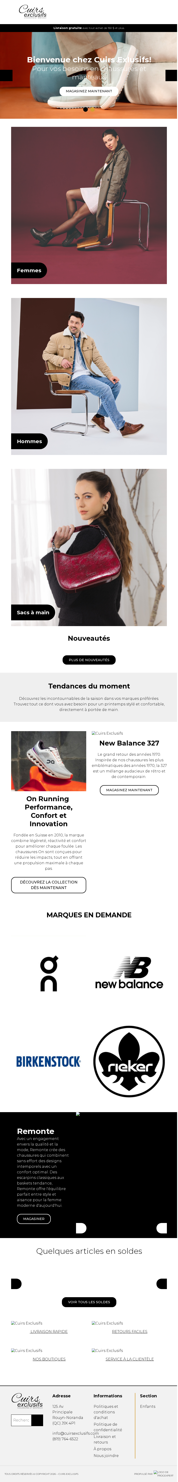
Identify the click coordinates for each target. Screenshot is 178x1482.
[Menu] (12, 12)
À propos (101, 1449)
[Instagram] (59, 1449)
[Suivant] (158, 1211)
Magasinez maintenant (87, 86)
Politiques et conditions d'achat (104, 1412)
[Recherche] (147, 12)
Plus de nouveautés (87, 648)
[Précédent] (80, 1211)
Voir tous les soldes (87, 1285)
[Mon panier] (162, 12)
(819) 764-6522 (64, 1439)
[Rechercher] (36, 1420)
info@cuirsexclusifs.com (74, 1433)
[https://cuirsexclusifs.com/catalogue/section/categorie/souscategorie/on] (48, 799)
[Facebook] (53, 1449)
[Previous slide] (12, 28)
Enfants (145, 1406)
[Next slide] (162, 28)
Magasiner (33, 1201)
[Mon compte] (154, 12)
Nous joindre (104, 1455)
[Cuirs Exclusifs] (87, 202)
